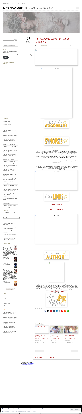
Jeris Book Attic (13, 8)
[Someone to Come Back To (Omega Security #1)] (15, 249)
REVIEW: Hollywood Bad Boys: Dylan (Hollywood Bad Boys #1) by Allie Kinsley (9, 174)
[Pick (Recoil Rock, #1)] (15, 273)
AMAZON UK (59, 204)
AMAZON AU (60, 209)
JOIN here (6, 57)
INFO (19, 3)
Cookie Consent (31, 411)
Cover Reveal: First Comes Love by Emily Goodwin (41, 337)
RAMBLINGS (44, 45)
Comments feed (7, 303)
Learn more (57, 413)
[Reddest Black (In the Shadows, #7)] (15, 261)
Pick (4, 269)
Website (51, 291)
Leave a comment (74, 45)
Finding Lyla (5, 263)
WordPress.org (7, 305)
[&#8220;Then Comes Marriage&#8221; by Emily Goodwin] (56, 330)
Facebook (57, 291)
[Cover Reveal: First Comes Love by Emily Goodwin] (41, 330)
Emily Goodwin (29, 57)
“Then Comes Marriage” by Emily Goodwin (55, 337)
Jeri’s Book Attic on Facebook (8, 63)
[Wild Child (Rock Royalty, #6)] (15, 285)
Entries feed (6, 300)
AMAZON (53, 204)
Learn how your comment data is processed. (27, 364)
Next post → (74, 351)
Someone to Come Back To (8, 245)
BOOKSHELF (6, 3)
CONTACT (13, 3)
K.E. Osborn (6, 270)
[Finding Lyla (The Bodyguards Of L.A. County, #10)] (15, 267)
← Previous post (39, 351)
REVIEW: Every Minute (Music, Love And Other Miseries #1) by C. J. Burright (10, 198)
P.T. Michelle (6, 258)
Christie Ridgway (7, 282)
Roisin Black (6, 246)
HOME (23, 3)
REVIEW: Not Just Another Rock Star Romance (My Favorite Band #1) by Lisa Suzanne (10, 135)
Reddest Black (6, 257)
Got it (63, 413)
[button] (45, 311)
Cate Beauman (7, 264)
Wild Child (5, 281)
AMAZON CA (53, 209)
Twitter (62, 291)
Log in (5, 298)
